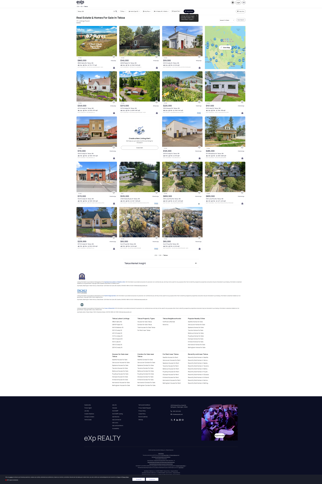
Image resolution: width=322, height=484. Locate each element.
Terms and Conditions (144, 405)
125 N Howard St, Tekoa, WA (171, 108)
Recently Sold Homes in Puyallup (198, 372)
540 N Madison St (117, 327)
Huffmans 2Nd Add (169, 322)
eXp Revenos (115, 416)
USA (155, 255)
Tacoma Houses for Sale (120, 368)
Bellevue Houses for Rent (171, 369)
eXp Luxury (115, 422)
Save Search (240, 20)
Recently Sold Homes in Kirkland (198, 377)
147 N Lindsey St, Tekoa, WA (128, 108)
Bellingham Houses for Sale (121, 385)
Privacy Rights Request (144, 407)
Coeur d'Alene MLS (109, 308)
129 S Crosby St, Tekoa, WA (86, 153)
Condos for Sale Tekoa (144, 324)
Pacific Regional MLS (110, 295)
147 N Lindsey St (117, 336)
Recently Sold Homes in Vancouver (198, 360)
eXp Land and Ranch (117, 425)
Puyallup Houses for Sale (120, 374)
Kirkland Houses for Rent (171, 377)
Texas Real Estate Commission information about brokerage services (161, 462)
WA (160, 255)
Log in (238, 2)
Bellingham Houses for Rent (172, 383)
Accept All (138, 479)
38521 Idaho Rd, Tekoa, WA (85, 63)
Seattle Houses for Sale (119, 360)
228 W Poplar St (117, 324)
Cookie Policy (142, 413)
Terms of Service (173, 455)
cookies (11, 477)
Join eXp (86, 410)
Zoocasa (114, 407)
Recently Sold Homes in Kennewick (198, 380)
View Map (226, 48)
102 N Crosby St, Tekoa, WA (86, 199)
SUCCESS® (115, 410)
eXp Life (114, 405)
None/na (165, 324)
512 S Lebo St (116, 342)
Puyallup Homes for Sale (196, 336)
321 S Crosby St (117, 330)
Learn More (181, 467)
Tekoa (165, 255)
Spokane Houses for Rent (171, 363)
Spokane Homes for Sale (196, 327)
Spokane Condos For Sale (145, 365)
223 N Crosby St (117, 347)
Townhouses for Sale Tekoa (146, 327)
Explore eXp (87, 405)
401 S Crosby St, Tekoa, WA (86, 108)
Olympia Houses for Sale (120, 377)
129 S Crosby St (117, 344)
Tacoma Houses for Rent (171, 366)
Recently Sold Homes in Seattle (198, 357)
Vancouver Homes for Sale (196, 324)
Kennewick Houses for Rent (171, 380)
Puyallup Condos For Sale (145, 374)
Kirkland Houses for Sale (120, 380)
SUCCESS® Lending (117, 413)
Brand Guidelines (142, 416)
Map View (241, 11)
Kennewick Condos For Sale (146, 382)
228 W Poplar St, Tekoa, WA (128, 63)
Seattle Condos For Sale (145, 360)
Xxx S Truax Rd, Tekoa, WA (128, 244)
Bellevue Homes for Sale (196, 333)
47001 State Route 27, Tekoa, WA (130, 199)
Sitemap (140, 419)
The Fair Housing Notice (180, 465)
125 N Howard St (117, 339)
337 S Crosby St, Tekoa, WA (86, 244)
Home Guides (88, 419)
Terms (118, 477)
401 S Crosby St (117, 333)
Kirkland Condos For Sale (145, 380)
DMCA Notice (161, 453)
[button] (161, 263)
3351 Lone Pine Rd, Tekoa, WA (172, 199)
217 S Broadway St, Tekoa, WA (215, 153)
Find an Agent (88, 407)
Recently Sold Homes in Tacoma (198, 366)
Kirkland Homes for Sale (195, 342)
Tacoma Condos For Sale (145, 368)
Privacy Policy (142, 410)
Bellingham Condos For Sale (146, 385)
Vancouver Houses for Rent (171, 360)
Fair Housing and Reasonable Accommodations (161, 457)
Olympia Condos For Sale (145, 377)
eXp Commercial (116, 419)
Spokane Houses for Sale (120, 365)
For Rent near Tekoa (143, 330)
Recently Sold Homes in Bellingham (198, 383)
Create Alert (139, 148)
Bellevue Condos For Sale (145, 371)
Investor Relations (89, 413)
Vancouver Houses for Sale (121, 362)
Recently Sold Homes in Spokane (198, 363)
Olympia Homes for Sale (195, 339)
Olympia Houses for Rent (171, 374)
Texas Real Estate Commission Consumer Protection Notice (161, 464)
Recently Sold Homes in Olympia (198, 374)
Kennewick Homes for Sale (196, 344)
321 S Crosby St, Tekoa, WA (171, 63)
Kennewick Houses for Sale (121, 382)
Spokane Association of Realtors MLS (114, 282)
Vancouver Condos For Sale (146, 362)
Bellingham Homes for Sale (196, 347)
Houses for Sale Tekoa (144, 322)
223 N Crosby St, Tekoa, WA (171, 153)
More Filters (190, 11)
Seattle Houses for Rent (170, 357)
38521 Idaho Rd (117, 322)
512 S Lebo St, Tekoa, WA (213, 108)
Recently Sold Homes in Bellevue (198, 369)
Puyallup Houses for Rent (171, 372)
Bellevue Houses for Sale (120, 371)
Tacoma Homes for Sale (195, 330)
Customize (152, 479)
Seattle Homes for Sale (195, 322)
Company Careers (89, 416)
